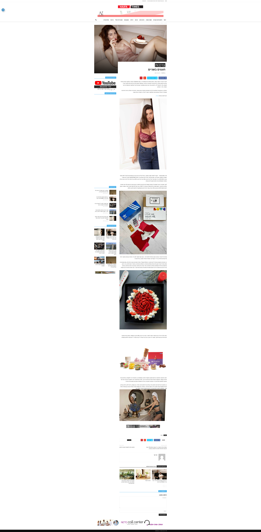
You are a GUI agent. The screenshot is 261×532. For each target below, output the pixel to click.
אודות (166, 0)
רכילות (131, 20)
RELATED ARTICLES (161, 466)
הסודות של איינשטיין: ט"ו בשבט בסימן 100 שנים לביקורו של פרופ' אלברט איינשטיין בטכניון (156, 448)
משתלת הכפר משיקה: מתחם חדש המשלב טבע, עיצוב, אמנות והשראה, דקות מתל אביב (127, 482)
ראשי (165, 20)
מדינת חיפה (141, 20)
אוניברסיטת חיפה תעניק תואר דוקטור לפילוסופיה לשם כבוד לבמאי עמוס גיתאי (101, 218)
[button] (95, 20)
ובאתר (157, 95)
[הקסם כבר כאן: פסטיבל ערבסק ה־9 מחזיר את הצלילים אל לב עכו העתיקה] (112, 192)
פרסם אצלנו (144, 0)
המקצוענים (126, 20)
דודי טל (162, 72)
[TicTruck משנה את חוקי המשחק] (99, 260)
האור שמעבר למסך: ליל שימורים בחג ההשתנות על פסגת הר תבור (100, 252)
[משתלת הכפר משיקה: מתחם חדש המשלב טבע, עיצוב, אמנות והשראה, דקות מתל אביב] (126, 474)
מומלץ (162, 435)
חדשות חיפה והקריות (157, 20)
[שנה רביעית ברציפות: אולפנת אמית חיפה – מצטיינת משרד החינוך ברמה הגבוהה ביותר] (112, 211)
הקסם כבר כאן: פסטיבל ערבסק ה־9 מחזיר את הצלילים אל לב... (111, 266)
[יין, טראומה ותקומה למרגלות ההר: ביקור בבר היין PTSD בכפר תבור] (159, 474)
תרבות (136, 20)
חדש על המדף (148, 480)
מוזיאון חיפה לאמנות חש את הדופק (126, 447)
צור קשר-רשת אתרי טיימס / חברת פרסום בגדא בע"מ (155, 0)
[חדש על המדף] (143, 474)
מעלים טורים (106, 20)
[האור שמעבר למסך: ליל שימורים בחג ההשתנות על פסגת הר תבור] (112, 205)
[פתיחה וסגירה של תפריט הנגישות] (3, 10)
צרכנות (112, 20)
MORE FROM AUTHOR (151, 466)
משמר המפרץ (149, 20)
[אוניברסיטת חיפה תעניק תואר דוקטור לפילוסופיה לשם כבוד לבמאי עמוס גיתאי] (112, 218)
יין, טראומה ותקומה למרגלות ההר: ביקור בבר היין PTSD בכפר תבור (111, 238)
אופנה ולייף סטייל (118, 20)
